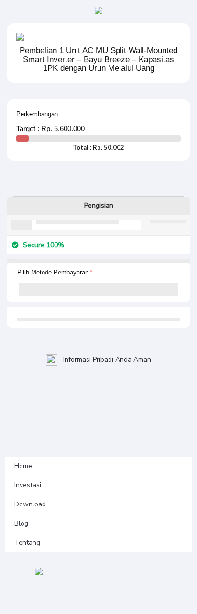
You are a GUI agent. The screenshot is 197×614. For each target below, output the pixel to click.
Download (30, 504)
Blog (21, 523)
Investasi (27, 485)
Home (23, 466)
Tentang (27, 542)
